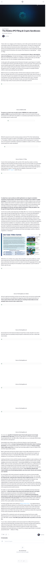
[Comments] (21, 561)
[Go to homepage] (22, 1)
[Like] (19, 561)
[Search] (43, 2)
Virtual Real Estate (5, 29)
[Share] (6, 534)
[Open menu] (2, 2)
